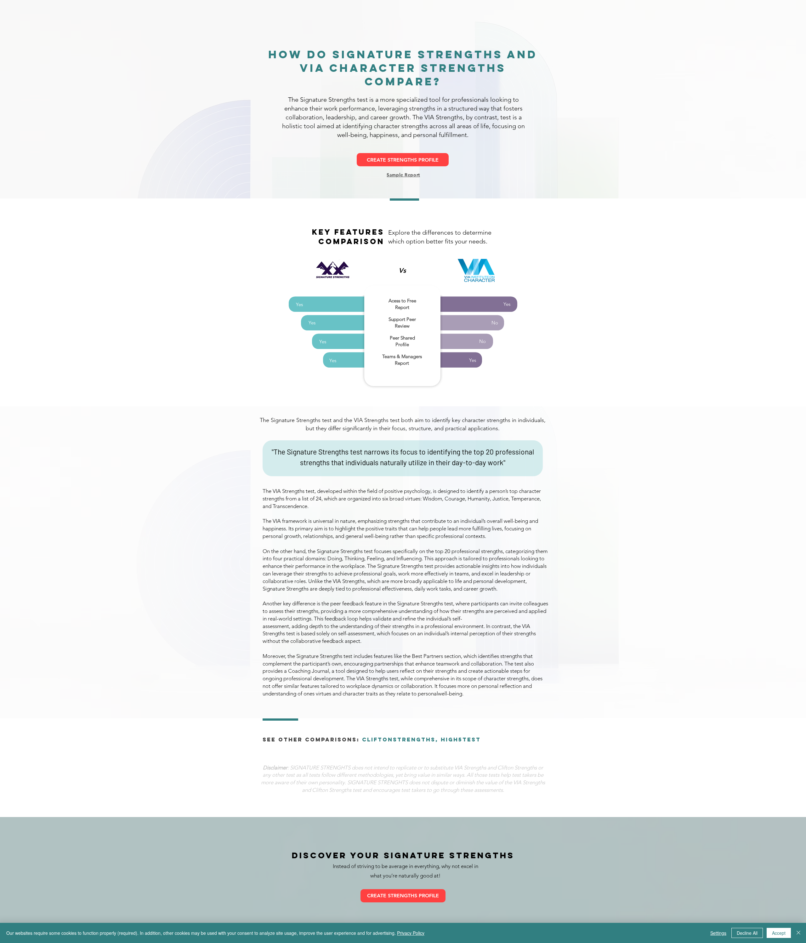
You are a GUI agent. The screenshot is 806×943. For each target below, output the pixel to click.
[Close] (798, 933)
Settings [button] (718, 933)
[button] (403, 175)
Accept (779, 933)
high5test (461, 739)
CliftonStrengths (398, 739)
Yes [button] (299, 304)
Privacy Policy (410, 933)
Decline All (747, 933)
